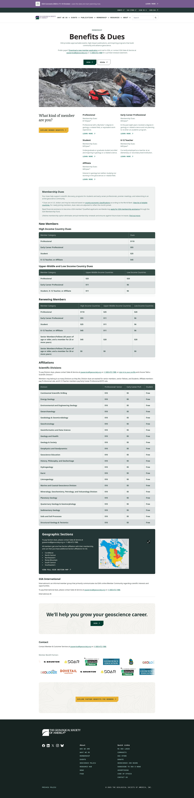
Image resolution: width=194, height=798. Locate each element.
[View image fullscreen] (148, 542)
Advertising (123, 770)
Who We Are (85, 749)
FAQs (82, 774)
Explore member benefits (52, 130)
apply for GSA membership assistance (125, 209)
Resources (114, 18)
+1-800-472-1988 (96, 53)
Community (122, 752)
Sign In (141, 10)
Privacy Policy (49, 787)
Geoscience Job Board (128, 763)
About (125, 18)
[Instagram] (57, 761)
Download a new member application (83, 50)
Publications (87, 18)
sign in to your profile (127, 372)
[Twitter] (52, 761)
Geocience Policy (88, 763)
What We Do (62, 18)
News (82, 770)
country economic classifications (97, 203)
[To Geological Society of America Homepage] (46, 17)
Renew (102, 62)
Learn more (151, 4)
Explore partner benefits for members (95, 699)
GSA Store (130, 10)
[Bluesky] (62, 761)
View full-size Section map (55, 570)
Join (88, 62)
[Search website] (155, 17)
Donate (119, 10)
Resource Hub (86, 767)
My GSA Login (124, 749)
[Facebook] (43, 761)
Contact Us (123, 777)
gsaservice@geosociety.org (76, 53)
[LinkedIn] (48, 761)
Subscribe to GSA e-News (129, 767)
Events (74, 18)
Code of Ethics (125, 774)
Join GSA (152, 10)
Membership (102, 18)
